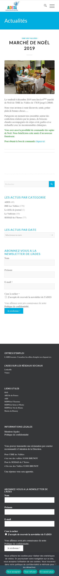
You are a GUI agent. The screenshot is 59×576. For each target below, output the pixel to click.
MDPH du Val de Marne (13, 407)
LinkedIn (8, 369)
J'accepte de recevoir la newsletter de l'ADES (29, 297)
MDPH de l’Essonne (12, 401)
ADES (7, 201)
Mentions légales (12, 431)
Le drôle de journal (12, 209)
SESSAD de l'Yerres (13, 217)
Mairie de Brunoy (11, 411)
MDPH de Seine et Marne (14, 404)
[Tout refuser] (55, 564)
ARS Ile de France (11, 395)
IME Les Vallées (29, 38)
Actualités (15, 20)
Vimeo (7, 372)
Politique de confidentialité (16, 306)
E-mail (8, 282)
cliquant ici (46, 357)
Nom (6, 258)
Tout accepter (13, 572)
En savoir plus (46, 572)
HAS (6, 392)
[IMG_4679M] (29, 77)
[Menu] (51, 6)
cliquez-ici (40, 141)
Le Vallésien (9, 213)
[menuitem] (44, 6)
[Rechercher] (44, 6)
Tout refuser (30, 572)
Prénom (8, 270)
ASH (6, 398)
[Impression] (24, 6)
